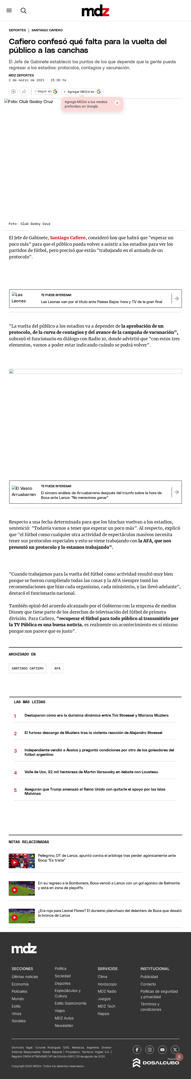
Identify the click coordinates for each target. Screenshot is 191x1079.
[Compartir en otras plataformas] (24, 91)
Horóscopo (107, 984)
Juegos (104, 999)
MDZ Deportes (21, 75)
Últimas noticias (25, 977)
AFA (57, 668)
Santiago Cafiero (28, 668)
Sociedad (63, 976)
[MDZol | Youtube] (162, 1050)
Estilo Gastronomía (70, 1003)
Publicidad (149, 977)
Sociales (19, 1021)
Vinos (16, 1013)
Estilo (16, 1006)
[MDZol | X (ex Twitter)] (175, 1050)
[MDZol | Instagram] (150, 1050)
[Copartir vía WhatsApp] (13, 91)
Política (60, 968)
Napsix (103, 1013)
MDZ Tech (106, 1006)
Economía (20, 984)
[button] (9, 10)
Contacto (148, 984)
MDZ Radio (107, 991)
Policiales (19, 991)
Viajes (60, 1011)
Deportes (17, 30)
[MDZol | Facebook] (137, 1050)
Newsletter (64, 1025)
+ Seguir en (43, 91)
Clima (102, 977)
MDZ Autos (64, 1018)
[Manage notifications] (179, 1057)
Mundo (18, 999)
